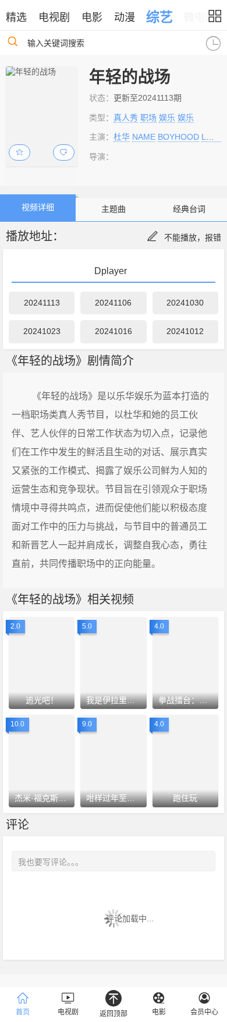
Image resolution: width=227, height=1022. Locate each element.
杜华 (122, 136)
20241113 (42, 302)
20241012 (185, 331)
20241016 (113, 331)
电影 (91, 17)
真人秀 (126, 117)
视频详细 (38, 207)
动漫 (124, 17)
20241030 (185, 302)
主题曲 (113, 209)
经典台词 (189, 209)
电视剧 (54, 17)
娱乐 (167, 117)
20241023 (42, 331)
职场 (148, 117)
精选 (16, 17)
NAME (143, 136)
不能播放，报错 (192, 237)
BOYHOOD (178, 136)
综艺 (159, 16)
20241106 (113, 302)
